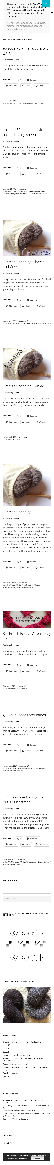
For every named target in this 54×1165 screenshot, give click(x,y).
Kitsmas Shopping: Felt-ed (23, 386)
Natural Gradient (34, 194)
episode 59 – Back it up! (26, 1111)
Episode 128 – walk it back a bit (15, 1064)
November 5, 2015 (9, 583)
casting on (32, 191)
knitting (39, 323)
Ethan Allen (7, 1100)
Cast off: (6, 1045)
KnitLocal (23, 194)
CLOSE (46, 3)
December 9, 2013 (9, 860)
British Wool (7, 103)
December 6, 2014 (9, 686)
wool (4, 196)
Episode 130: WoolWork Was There (17, 1055)
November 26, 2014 (10, 766)
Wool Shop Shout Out (29, 587)
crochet (5, 585)
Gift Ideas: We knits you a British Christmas (23, 800)
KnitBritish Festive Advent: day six (27, 636)
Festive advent (8, 688)
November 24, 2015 (10, 321)
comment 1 (23, 437)
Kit (24, 323)
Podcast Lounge (39, 103)
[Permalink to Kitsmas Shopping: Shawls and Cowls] (27, 255)
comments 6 (23, 583)
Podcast (30, 103)
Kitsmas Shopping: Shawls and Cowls (23, 264)
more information (21, 1158)
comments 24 (24, 766)
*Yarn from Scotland (11, 1073)
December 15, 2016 (9, 101)
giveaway (23, 768)
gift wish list (17, 323)
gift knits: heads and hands (24, 714)
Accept (37, 1158)
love (44, 323)
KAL (14, 103)
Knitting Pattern (41, 768)
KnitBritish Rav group (11, 194)
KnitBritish (22, 103)
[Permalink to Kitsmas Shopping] (27, 505)
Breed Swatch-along (10, 191)
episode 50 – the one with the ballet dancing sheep (27, 132)
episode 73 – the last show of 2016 (26, 51)
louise (16, 60)
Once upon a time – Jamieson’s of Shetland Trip (22, 1042)
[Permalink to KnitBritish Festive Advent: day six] (27, 626)
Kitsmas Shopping (17, 511)
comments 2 (23, 101)
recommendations (9, 587)
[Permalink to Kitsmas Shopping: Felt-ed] (27, 379)
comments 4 (23, 189)
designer (16, 768)
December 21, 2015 (9, 189)
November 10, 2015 (9, 437)
